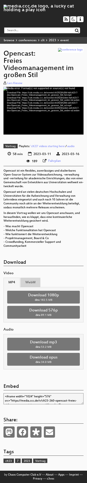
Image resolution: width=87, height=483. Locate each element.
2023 (52, 40)
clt (43, 40)
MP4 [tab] (11, 282)
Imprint (74, 474)
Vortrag (10, 146)
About (50, 474)
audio (70, 146)
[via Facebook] (22, 432)
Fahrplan (54, 161)
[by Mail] (49, 432)
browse (9, 40)
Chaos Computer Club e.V (24, 474)
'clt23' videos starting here (47, 146)
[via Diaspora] (36, 432)
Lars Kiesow (14, 83)
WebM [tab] (30, 282)
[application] (43, 110)
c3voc (50, 478)
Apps (61, 474)
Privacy (37, 478)
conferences (28, 40)
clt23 (8, 461)
